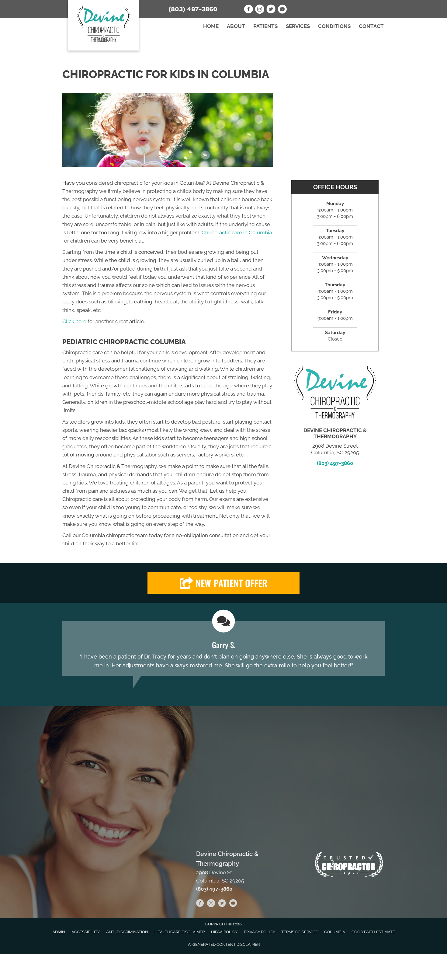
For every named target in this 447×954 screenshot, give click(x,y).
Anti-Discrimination (127, 932)
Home (211, 26)
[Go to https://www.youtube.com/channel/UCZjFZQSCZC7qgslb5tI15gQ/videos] (233, 904)
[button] (223, 583)
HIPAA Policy (224, 932)
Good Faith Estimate (373, 932)
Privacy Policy (259, 932)
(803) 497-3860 (192, 9)
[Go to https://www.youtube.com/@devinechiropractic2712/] (282, 10)
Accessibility (85, 932)
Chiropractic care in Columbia (237, 232)
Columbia (334, 932)
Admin (58, 932)
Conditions (334, 26)
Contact (371, 26)
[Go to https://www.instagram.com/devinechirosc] (259, 10)
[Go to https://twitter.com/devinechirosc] (270, 10)
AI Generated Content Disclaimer (224, 944)
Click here (74, 321)
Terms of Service (299, 932)
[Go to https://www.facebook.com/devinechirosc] (248, 10)
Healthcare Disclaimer (179, 932)
